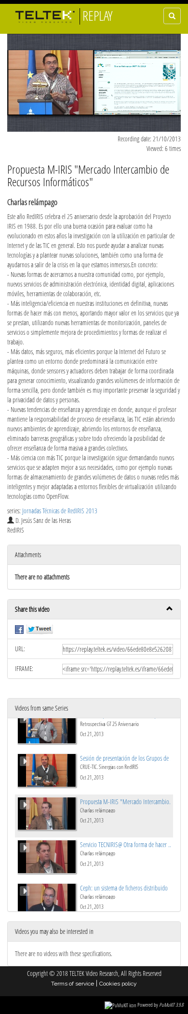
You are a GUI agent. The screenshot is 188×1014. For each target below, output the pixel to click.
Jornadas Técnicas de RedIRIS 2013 (59, 510)
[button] (94, 609)
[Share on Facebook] (19, 628)
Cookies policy (118, 983)
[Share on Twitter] (40, 628)
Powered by (160, 1004)
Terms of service (72, 983)
